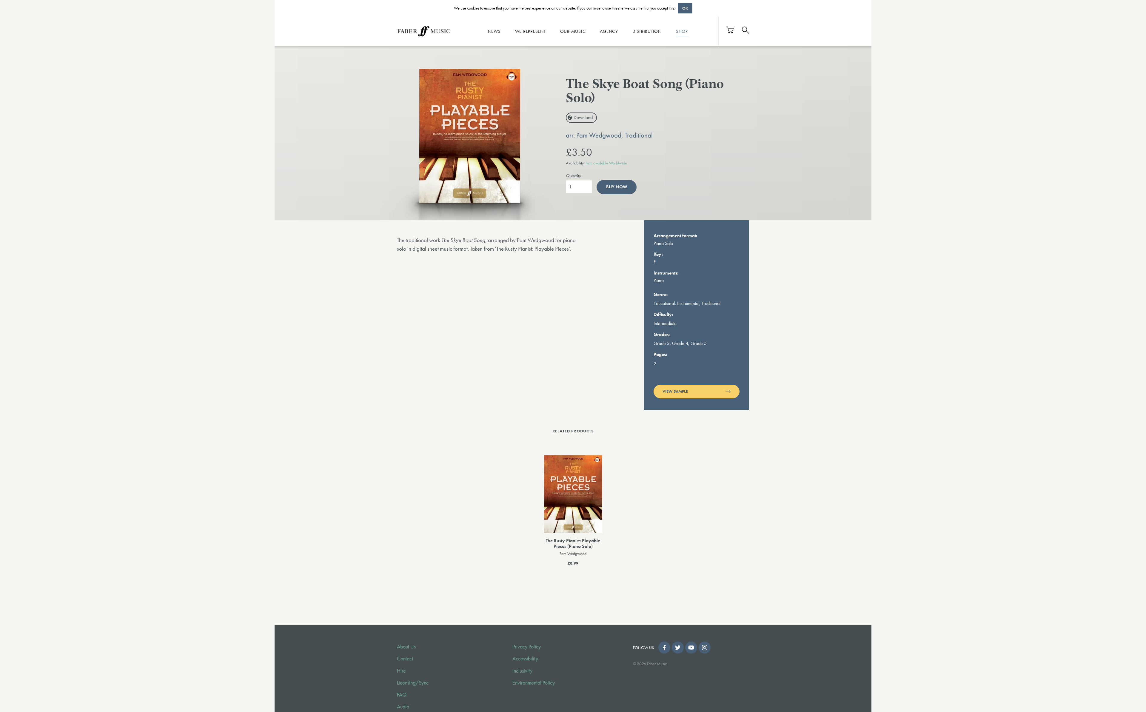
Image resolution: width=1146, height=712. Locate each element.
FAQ (401, 694)
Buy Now (616, 187)
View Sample (675, 391)
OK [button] (685, 8)
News (494, 31)
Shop (682, 31)
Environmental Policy (533, 682)
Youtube (691, 648)
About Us (406, 646)
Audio (403, 706)
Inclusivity (522, 671)
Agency (609, 31)
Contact (405, 658)
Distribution (647, 31)
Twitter (678, 648)
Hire (401, 671)
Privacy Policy (526, 646)
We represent (530, 31)
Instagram (705, 648)
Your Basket (730, 30)
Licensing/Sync (413, 682)
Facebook (664, 648)
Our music (573, 31)
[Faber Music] (424, 31)
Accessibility (525, 658)
